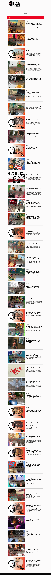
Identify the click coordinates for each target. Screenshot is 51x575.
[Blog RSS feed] (9, 18)
